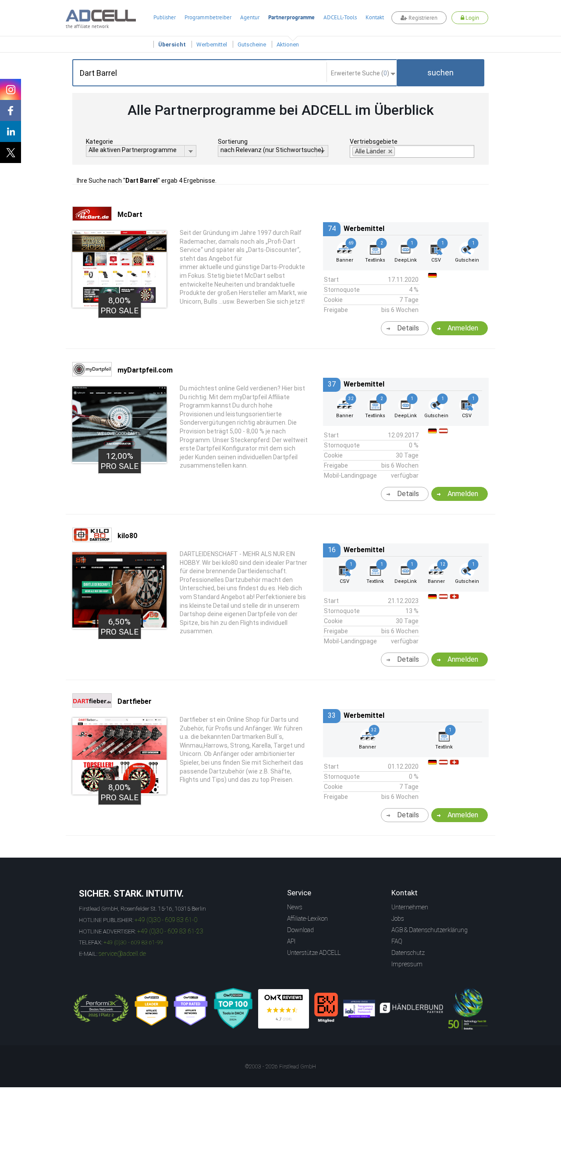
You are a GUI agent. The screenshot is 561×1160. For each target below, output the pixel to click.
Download (300, 929)
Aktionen (288, 44)
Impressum (407, 964)
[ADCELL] (283, 1009)
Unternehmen (409, 907)
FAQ (396, 941)
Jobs (397, 918)
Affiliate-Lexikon (307, 918)
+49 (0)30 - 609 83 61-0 (166, 919)
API (291, 941)
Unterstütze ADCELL (314, 952)
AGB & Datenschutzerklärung (429, 929)
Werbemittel (211, 44)
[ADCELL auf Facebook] (10, 110)
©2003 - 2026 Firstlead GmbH (280, 1067)
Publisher (164, 17)
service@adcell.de (122, 953)
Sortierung (233, 141)
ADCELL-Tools (340, 17)
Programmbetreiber (208, 17)
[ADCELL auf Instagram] (10, 89)
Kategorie (99, 141)
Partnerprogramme (291, 17)
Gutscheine (252, 44)
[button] (440, 72)
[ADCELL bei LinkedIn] (10, 131)
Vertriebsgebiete (374, 141)
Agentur (249, 17)
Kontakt (375, 17)
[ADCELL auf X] (10, 152)
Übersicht (172, 44)
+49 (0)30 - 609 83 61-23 (170, 931)
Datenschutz (408, 952)
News (294, 907)
